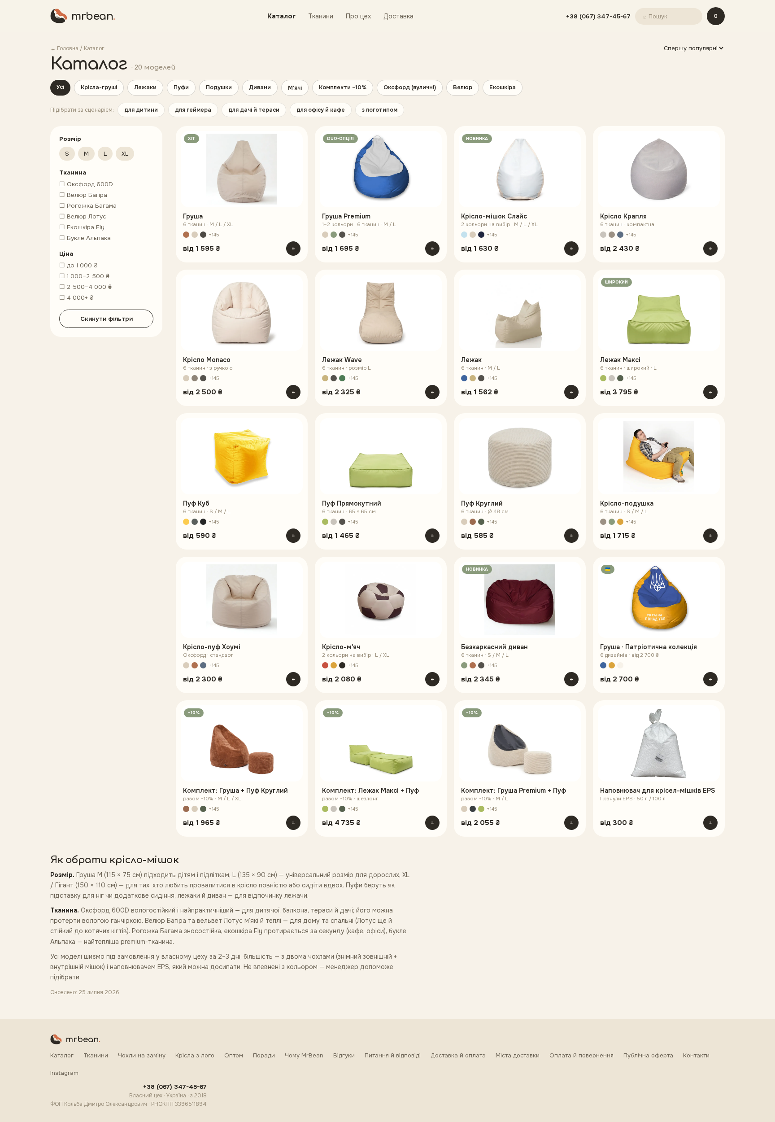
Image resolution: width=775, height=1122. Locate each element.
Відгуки (344, 1055)
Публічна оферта (648, 1055)
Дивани (260, 87)
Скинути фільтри (106, 319)
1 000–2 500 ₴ (84, 276)
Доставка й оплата (458, 1055)
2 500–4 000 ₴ (85, 287)
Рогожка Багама (88, 206)
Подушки (219, 87)
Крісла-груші (99, 87)
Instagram (64, 1073)
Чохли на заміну (141, 1055)
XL (125, 153)
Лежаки (145, 87)
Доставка (398, 16)
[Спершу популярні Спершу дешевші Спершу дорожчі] (693, 48)
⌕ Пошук (655, 16)
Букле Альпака (85, 238)
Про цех (358, 16)
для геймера (193, 110)
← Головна (64, 48)
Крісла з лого (194, 1055)
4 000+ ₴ (76, 297)
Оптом (233, 1055)
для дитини (141, 110)
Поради (264, 1055)
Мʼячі (295, 88)
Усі (60, 87)
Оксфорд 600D (86, 184)
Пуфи (181, 87)
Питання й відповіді (393, 1055)
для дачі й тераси (253, 110)
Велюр (462, 87)
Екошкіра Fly (81, 227)
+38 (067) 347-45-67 (598, 16)
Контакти (696, 1055)
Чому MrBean (304, 1055)
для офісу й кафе (320, 110)
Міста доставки (518, 1055)
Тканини (320, 16)
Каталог (281, 16)
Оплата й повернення (581, 1055)
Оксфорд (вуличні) (409, 87)
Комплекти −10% (342, 87)
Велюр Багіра (83, 195)
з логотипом (379, 110)
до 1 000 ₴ (78, 265)
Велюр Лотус (82, 216)
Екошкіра (502, 87)
